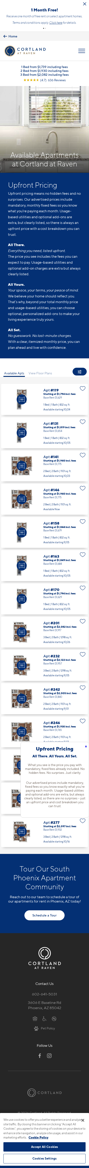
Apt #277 (44, 831)
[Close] (83, 1120)
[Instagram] (49, 1055)
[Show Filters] (80, 371)
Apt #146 (44, 499)
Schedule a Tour (44, 915)
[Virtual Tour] (22, 399)
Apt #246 (44, 732)
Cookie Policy (38, 1137)
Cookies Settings (44, 1158)
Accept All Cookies (44, 1147)
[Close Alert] (84, 4)
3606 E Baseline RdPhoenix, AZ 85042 (44, 1005)
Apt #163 (44, 565)
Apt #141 (44, 466)
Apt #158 (44, 532)
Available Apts (14, 373)
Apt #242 (44, 698)
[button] (43, 28)
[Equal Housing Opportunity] (35, 1018)
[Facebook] (39, 1055)
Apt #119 (44, 399)
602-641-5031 (44, 994)
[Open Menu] (81, 51)
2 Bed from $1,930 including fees (44, 71)
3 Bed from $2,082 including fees (44, 74)
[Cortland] (44, 1093)
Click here (55, 22)
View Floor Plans (40, 373)
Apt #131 (44, 432)
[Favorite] (83, 388)
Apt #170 (44, 598)
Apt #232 (44, 665)
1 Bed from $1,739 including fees (44, 67)
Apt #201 (44, 632)
